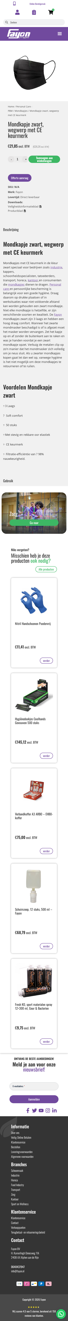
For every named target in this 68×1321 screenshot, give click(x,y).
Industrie (15, 1175)
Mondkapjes (21, 110)
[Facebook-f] (27, 1110)
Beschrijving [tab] (11, 229)
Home (11, 106)
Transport (15, 1190)
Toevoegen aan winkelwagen (44, 159)
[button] (25, 206)
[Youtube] (41, 1110)
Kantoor (15, 1199)
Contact (15, 1223)
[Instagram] (47, 1110)
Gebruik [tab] (8, 480)
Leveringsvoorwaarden (21, 1152)
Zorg (13, 1194)
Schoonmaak (17, 1170)
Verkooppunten (18, 1227)
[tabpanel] (34, 355)
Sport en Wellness (20, 1204)
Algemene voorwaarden (22, 1156)
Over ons (15, 1133)
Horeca (14, 1180)
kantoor (33, 280)
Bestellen (15, 1147)
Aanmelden (34, 1099)
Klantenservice (18, 1142)
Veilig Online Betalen (21, 1137)
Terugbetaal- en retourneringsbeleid (28, 1232)
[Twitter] (34, 1110)
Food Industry (17, 1185)
